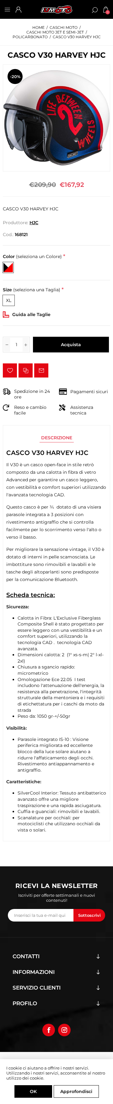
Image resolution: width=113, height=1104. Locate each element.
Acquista (71, 344)
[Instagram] (64, 1030)
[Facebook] (48, 1030)
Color (32, 257)
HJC (34, 222)
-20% (15, 76)
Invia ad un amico (41, 370)
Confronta (26, 370)
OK (33, 1091)
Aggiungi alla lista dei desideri (10, 370)
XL (8, 300)
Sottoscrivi (89, 915)
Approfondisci (76, 1091)
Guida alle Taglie (31, 314)
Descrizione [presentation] (56, 438)
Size (31, 290)
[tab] (57, 437)
